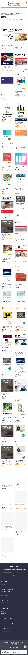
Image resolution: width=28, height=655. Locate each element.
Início (2, 13)
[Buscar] (25, 9)
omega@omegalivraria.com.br (7, 615)
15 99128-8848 (4, 611)
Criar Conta (3, 584)
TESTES (15, 13)
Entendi (18, 652)
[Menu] (2, 4)
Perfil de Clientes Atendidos (6, 605)
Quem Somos (3, 597)
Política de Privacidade (5, 591)
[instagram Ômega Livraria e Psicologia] (12, 623)
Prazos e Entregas (4, 600)
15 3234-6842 (4, 613)
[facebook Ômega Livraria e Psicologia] (15, 623)
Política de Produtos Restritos (7, 589)
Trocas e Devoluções (5, 602)
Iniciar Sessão (3, 587)
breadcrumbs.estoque (8, 13)
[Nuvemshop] (14, 644)
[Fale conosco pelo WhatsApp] (25, 646)
